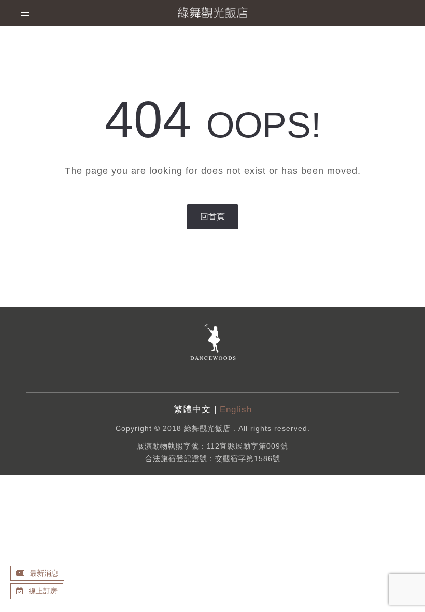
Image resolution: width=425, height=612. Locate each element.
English (236, 409)
